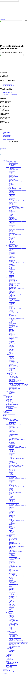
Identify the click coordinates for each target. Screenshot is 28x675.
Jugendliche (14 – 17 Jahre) (12, 245)
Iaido (10, 314)
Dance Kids (12, 194)
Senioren (8, 354)
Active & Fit (12, 279)
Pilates (10, 327)
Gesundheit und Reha (11, 373)
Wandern (11, 350)
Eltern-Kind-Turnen (13, 163)
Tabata (10, 335)
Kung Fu (11, 177)
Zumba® (11, 353)
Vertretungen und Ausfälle (9, 414)
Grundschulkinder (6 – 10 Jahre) (13, 188)
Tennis (10, 215)
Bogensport (11, 192)
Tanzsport (11, 341)
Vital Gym (11, 346)
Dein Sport (5, 160)
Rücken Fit (11, 331)
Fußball (11, 172)
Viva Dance (12, 187)
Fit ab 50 (11, 296)
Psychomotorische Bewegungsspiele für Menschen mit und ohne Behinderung (18, 385)
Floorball (11, 254)
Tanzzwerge (12, 179)
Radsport (11, 267)
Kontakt (5, 415)
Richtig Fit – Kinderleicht (15, 208)
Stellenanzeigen (9, 408)
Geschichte (8, 397)
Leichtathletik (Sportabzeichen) (16, 200)
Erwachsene (9, 277)
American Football (13, 219)
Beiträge (11, 393)
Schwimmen (12, 186)
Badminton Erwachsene (14, 283)
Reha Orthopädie (13, 387)
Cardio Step (12, 291)
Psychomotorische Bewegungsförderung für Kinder (16, 181)
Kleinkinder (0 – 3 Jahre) (12, 161)
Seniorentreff (12, 368)
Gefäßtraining (12, 375)
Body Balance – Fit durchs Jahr (16, 288)
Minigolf (11, 203)
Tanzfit (10, 369)
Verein (4, 395)
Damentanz (11, 360)
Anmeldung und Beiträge (12, 404)
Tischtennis (11, 217)
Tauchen (11, 214)
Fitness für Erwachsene (14, 300)
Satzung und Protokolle (11, 407)
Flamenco (11, 303)
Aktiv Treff (11, 356)
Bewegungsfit (12, 287)
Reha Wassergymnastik (14, 388)
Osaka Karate (12, 204)
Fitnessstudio (12, 253)
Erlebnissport (12, 171)
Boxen (10, 250)
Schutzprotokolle (10, 406)
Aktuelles (5, 411)
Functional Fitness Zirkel (15, 308)
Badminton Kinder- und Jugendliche (17, 190)
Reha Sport (11, 330)
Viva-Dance (12, 276)
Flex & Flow (12, 304)
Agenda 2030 (9, 396)
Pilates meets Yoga (13, 326)
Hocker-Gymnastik (13, 312)
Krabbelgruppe (12, 164)
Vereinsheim (9, 410)
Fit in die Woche (13, 299)
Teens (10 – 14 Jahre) (11, 218)
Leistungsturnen (13, 202)
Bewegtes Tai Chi (13, 338)
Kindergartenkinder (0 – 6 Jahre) (13, 167)
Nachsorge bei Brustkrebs (15, 380)
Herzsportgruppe (13, 376)
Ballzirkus (11, 168)
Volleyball (11, 349)
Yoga (10, 352)
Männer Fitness (12, 319)
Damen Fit (11, 358)
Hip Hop (11, 226)
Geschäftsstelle (9, 399)
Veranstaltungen (7, 412)
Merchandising (9, 402)
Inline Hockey (12, 175)
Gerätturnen (12, 173)
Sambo (10, 183)
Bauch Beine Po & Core (14, 285)
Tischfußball (12, 241)
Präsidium (8, 400)
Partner (7, 403)
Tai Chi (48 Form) (13, 337)
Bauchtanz (11, 284)
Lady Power (12, 316)
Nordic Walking (13, 323)
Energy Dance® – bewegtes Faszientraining (15, 294)
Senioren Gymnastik (14, 366)
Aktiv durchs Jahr (13, 280)
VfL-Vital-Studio (10, 391)
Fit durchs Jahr (12, 298)
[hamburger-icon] (26, 16)
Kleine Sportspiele (13, 176)
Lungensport (12, 379)
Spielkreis (11, 165)
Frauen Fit (11, 307)
